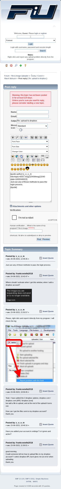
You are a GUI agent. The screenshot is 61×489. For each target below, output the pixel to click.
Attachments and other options (27, 206)
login (36, 33)
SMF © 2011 (30, 479)
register (44, 33)
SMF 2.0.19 (19, 479)
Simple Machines (42, 479)
